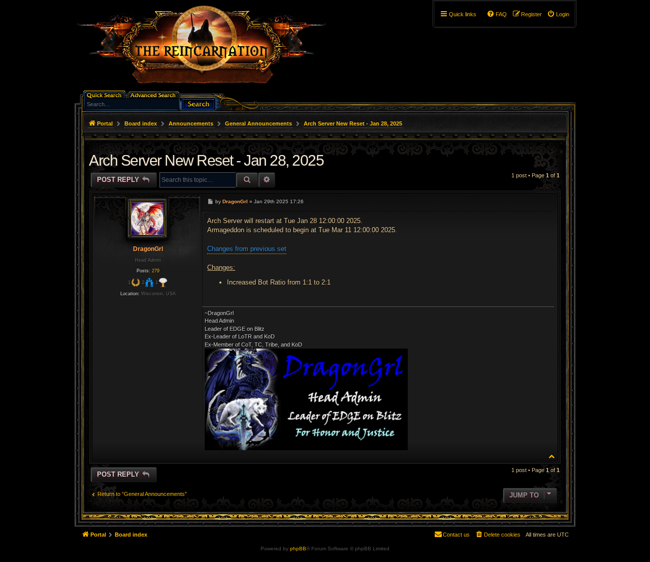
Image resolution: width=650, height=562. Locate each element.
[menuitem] (558, 14)
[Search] (198, 103)
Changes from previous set (246, 249)
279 (155, 270)
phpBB (298, 548)
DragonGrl (148, 249)
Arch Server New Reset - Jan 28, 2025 (353, 123)
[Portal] (207, 48)
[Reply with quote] (544, 201)
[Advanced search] (154, 94)
